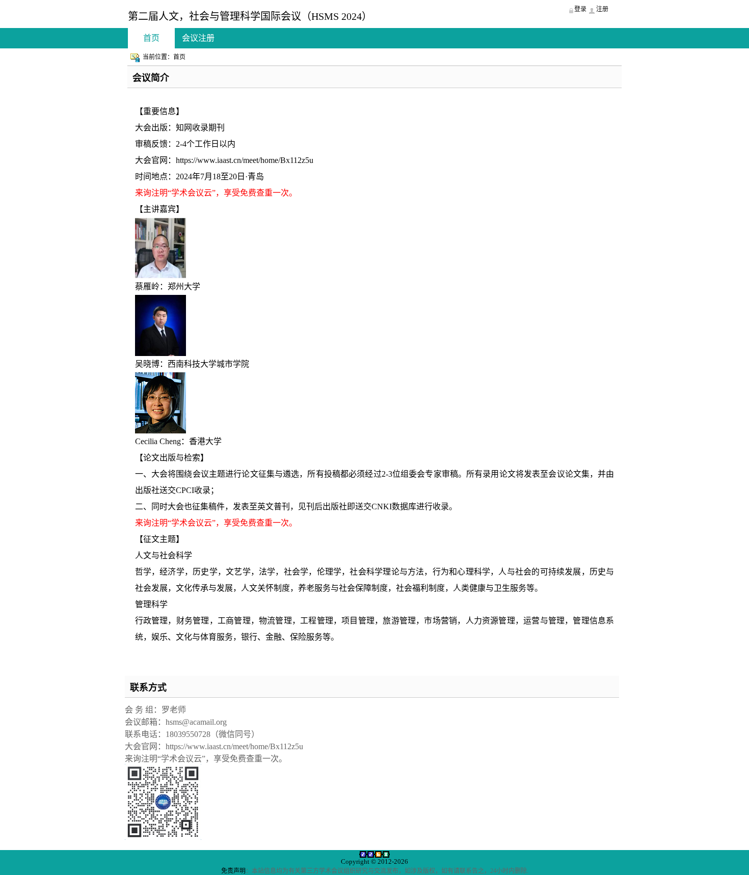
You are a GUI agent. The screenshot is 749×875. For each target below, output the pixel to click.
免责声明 (233, 870)
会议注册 (198, 38)
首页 (151, 38)
